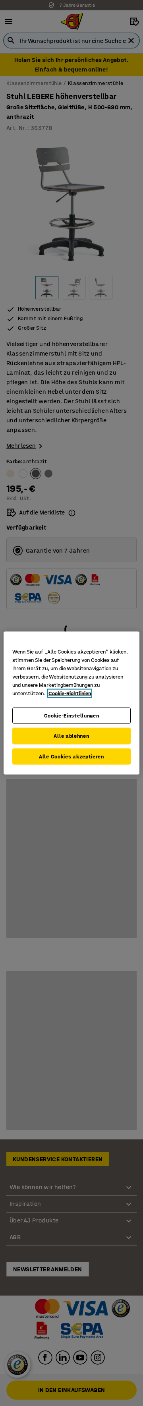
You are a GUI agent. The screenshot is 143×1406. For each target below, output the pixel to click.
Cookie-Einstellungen (71, 715)
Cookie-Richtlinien (69, 693)
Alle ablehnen (71, 736)
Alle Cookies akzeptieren (71, 756)
